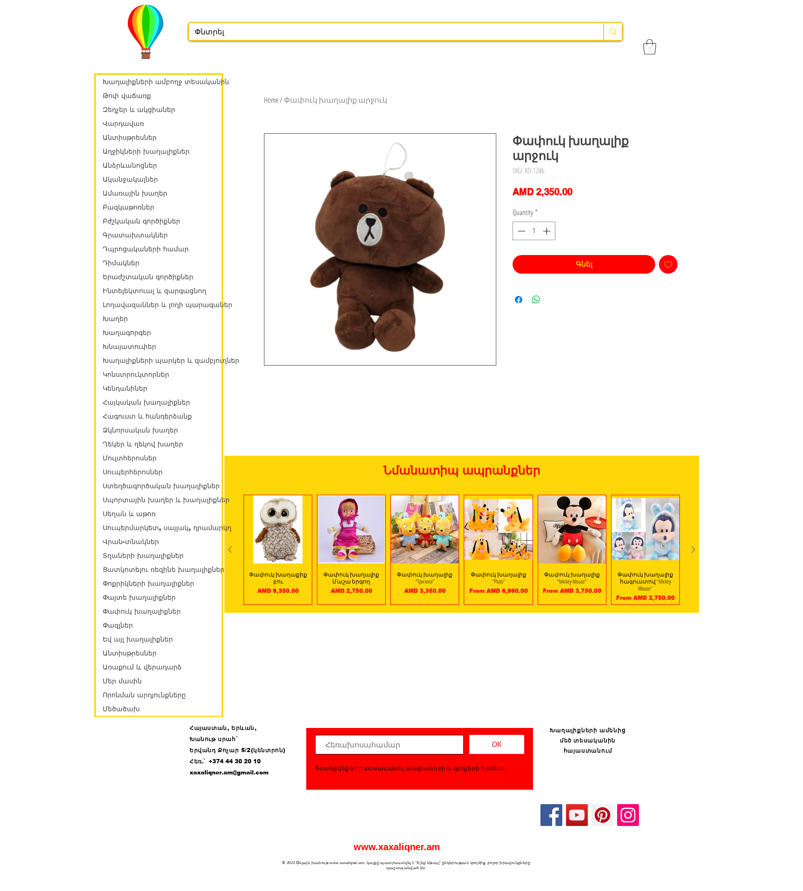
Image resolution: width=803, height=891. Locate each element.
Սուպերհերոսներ (133, 472)
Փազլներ (118, 625)
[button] (649, 46)
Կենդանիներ (125, 388)
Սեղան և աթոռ (129, 514)
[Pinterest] (602, 815)
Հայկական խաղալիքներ (146, 402)
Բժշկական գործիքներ (141, 221)
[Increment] (547, 231)
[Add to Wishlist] (668, 264)
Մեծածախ (121, 709)
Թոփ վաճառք (127, 95)
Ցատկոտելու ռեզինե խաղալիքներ (162, 569)
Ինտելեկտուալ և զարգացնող (154, 291)
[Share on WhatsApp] (536, 299)
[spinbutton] (534, 231)
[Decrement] (520, 231)
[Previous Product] (230, 549)
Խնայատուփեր (129, 346)
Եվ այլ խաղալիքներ (138, 639)
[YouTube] (577, 815)
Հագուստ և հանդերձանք (147, 416)
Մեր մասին (122, 681)
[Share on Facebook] (518, 299)
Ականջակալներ (130, 179)
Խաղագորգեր (127, 332)
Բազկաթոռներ (128, 207)
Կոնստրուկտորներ (136, 374)
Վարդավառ (123, 123)
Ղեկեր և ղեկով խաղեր (143, 444)
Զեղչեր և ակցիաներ (139, 109)
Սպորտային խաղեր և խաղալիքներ (162, 500)
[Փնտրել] (612, 31)
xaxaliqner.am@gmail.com (229, 772)
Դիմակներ (121, 263)
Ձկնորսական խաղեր (140, 430)
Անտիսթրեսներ (130, 137)
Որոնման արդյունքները (144, 695)
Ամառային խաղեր (135, 193)
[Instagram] (628, 815)
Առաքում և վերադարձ (142, 667)
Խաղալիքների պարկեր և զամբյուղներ (162, 360)
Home (271, 100)
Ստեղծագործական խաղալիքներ (161, 486)
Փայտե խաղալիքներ (139, 597)
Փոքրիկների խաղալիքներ (148, 583)
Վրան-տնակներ (131, 541)
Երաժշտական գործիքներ (148, 277)
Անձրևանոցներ (130, 165)
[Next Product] (693, 549)
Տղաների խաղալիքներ (143, 555)
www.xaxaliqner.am (397, 847)
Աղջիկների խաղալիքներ (146, 151)
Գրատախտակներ (135, 235)
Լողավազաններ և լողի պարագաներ (162, 304)
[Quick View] (278, 529)
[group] (461, 549)
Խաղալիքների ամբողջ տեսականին (162, 81)
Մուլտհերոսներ (130, 458)
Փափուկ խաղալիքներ (142, 611)
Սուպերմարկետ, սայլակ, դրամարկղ (162, 527)
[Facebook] (551, 815)
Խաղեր (115, 318)
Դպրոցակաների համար (146, 249)
